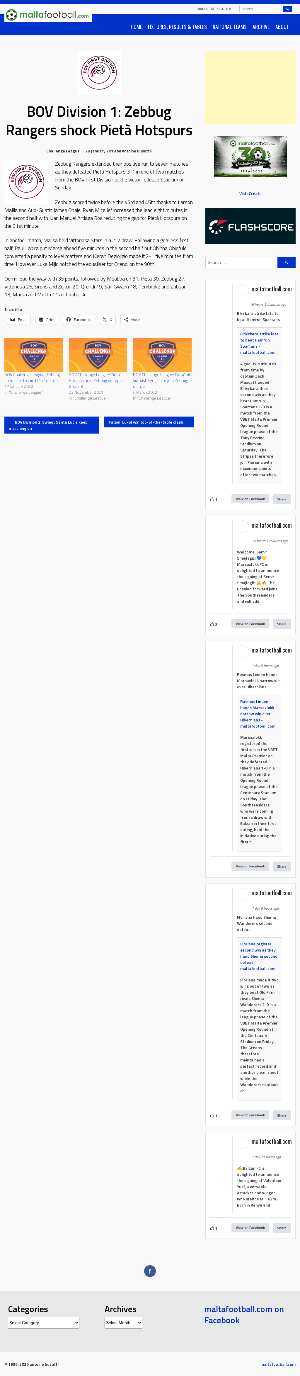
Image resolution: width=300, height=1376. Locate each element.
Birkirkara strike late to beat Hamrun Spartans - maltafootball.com (259, 343)
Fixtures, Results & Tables (177, 26)
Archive (261, 26)
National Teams (230, 26)
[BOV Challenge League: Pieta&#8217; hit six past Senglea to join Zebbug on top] (162, 354)
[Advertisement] (250, 87)
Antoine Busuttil (137, 151)
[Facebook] (150, 1271)
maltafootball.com (214, 8)
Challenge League (63, 151)
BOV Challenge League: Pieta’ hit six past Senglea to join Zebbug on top (161, 380)
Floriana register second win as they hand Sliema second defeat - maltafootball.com (258, 956)
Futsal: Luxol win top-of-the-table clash (149, 422)
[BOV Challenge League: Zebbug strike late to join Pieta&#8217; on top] (33, 354)
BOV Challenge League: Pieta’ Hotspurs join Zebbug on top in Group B (96, 380)
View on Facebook (250, 499)
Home (136, 26)
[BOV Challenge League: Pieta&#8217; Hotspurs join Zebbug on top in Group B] (98, 354)
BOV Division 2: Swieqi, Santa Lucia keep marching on (48, 425)
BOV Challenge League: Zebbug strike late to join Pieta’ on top (32, 377)
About (282, 26)
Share (282, 499)
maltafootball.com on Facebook (244, 1314)
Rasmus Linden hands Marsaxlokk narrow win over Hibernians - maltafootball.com (257, 713)
